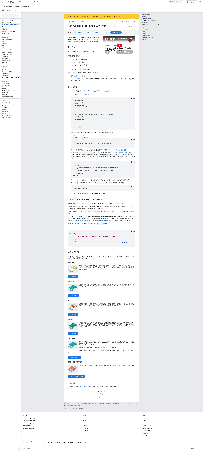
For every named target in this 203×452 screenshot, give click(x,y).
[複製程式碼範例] (134, 98)
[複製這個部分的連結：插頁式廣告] (77, 282)
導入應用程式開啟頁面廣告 (76, 376)
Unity (96, 32)
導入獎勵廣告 (72, 333)
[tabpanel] (103, 113)
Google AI (79, 442)
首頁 (69, 22)
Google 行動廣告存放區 (85, 386)
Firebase (145, 423)
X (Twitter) (86, 428)
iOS (88, 32)
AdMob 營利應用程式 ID (123, 79)
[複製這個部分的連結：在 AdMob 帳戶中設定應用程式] (91, 70)
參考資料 (9, 10)
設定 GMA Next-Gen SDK (116, 16)
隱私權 (28, 448)
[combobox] (176, 1)
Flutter (105, 32)
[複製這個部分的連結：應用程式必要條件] (81, 56)
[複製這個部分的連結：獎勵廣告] (75, 320)
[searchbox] (10, 15)
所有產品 (87, 442)
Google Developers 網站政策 (124, 403)
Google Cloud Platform (68, 442)
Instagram (85, 423)
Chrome (145, 420)
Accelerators (26, 425)
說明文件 (21, 2)
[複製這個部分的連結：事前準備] (76, 47)
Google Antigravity (147, 428)
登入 (200, 2)
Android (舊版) (116, 32)
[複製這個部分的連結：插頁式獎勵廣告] (80, 339)
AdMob (11, 2)
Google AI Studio (147, 425)
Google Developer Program (30, 418)
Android (79, 32)
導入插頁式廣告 (73, 295)
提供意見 (131, 26)
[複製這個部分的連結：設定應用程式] (80, 87)
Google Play (146, 433)
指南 (3, 10)
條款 (24, 448)
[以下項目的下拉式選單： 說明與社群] (40, 2)
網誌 (84, 418)
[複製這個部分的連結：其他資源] (76, 383)
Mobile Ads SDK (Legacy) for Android (15, 7)
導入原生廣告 (72, 314)
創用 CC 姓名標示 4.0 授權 (90, 403)
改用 (108, 16)
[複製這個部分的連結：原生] (72, 301)
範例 (28, 2)
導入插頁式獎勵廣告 (74, 357)
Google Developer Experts (29, 423)
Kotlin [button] (76, 228)
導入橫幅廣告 (72, 276)
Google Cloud (146, 430)
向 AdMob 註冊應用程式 (77, 79)
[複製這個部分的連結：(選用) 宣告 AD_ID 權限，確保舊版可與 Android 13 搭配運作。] (109, 193)
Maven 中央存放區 (104, 91)
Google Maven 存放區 (91, 91)
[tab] (76, 95)
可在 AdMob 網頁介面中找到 (123, 153)
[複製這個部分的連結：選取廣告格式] (80, 252)
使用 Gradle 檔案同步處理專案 (117, 150)
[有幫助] (132, 22)
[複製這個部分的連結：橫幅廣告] (75, 263)
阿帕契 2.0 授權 (107, 403)
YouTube (85, 430)
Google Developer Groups (29, 420)
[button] (10, 41)
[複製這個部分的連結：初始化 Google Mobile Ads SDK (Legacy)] (104, 200)
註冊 (76, 76)
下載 (15, 10)
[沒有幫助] (134, 22)
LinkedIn (85, 425)
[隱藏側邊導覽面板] (19, 449)
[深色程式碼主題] (131, 98)
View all (145, 435)
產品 (73, 22)
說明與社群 (35, 2)
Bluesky (85, 420)
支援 (25, 10)
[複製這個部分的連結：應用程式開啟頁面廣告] (85, 362)
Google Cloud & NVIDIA (28, 428)
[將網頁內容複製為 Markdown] (114, 26)
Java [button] (70, 228)
